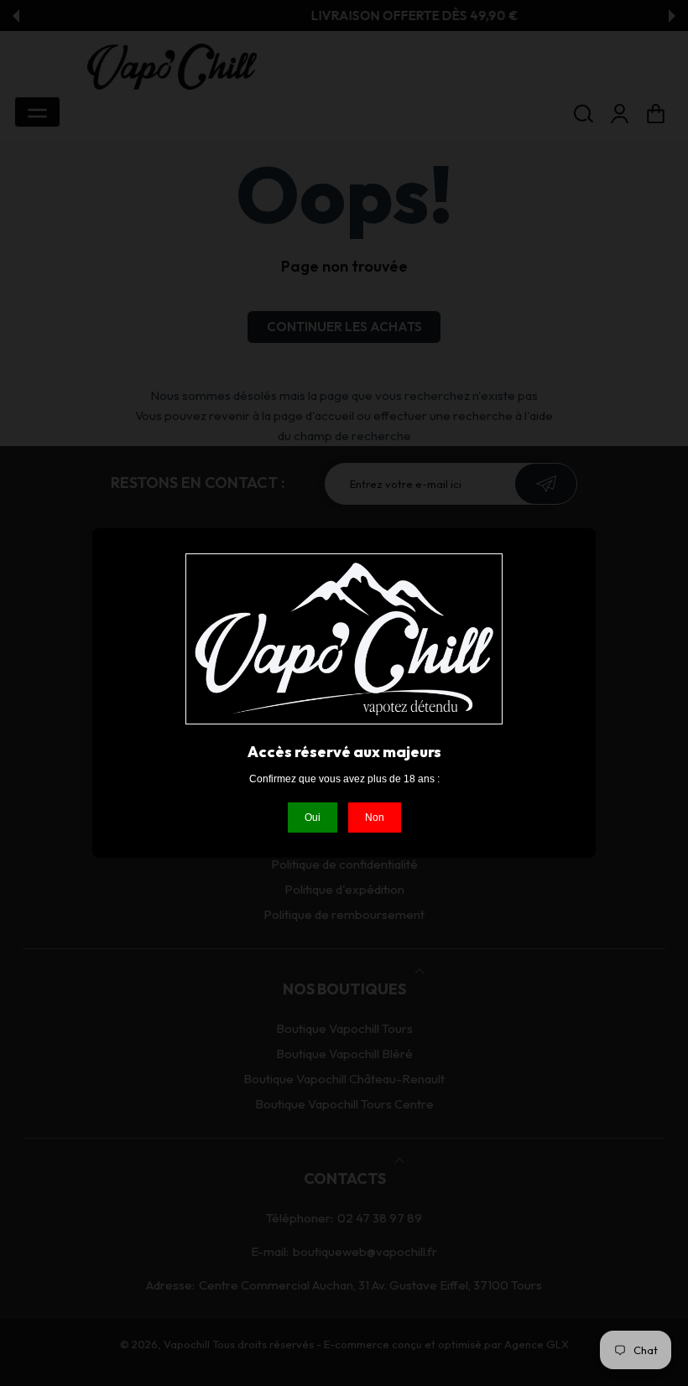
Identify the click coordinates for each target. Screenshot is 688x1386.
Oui (313, 817)
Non (374, 817)
